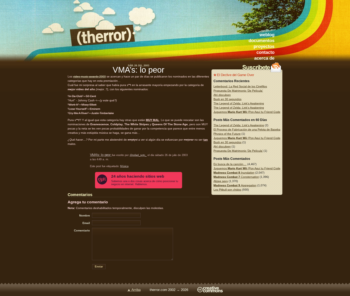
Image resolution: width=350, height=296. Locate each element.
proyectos (264, 46)
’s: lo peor (138, 69)
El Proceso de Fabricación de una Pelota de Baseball (247, 129)
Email (86, 223)
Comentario (82, 230)
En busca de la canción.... (229, 164)
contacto (265, 52)
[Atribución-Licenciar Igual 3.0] (210, 291)
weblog (266, 34)
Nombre (84, 215)
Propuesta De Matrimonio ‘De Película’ (238, 90)
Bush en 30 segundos (227, 99)
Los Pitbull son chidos (227, 189)
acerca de (264, 58)
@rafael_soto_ (138, 155)
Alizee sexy (220, 181)
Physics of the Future (227, 133)
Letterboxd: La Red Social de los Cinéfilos (240, 86)
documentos (261, 40)
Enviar (99, 266)
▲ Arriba (134, 290)
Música (124, 166)
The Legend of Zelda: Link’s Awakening (238, 103)
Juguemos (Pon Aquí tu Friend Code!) (247, 112)
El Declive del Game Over (235, 75)
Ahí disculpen (222, 95)
